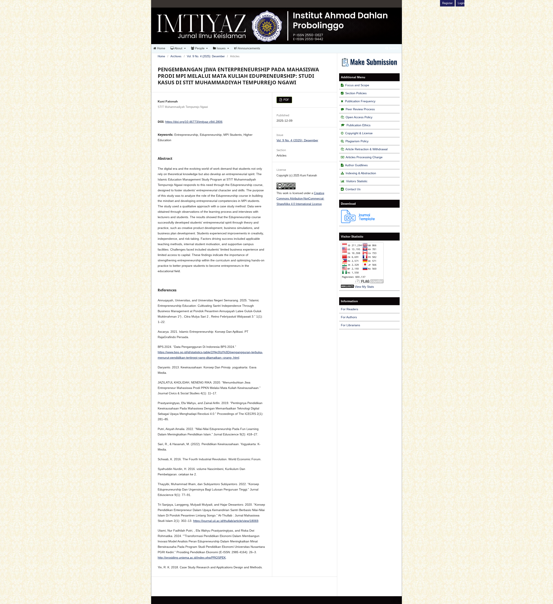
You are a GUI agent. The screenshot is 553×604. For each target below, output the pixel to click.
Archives (175, 56)
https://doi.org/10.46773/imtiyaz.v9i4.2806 (193, 121)
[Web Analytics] (347, 286)
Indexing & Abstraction (361, 173)
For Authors (349, 317)
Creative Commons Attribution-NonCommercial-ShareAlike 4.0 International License (300, 199)
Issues (221, 48)
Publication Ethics (358, 125)
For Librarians (350, 325)
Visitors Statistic (356, 181)
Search (393, 48)
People (199, 48)
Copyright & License (359, 133)
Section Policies (356, 93)
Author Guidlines (356, 165)
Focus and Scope (357, 85)
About (178, 48)
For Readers (349, 309)
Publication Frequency (360, 101)
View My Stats (364, 286)
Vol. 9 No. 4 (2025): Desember (206, 56)
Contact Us (353, 189)
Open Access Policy (359, 117)
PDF (286, 99)
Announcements (248, 48)
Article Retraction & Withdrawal (366, 149)
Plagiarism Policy (357, 141)
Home (160, 48)
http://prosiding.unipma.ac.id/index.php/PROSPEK (192, 557)
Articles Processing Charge (364, 157)
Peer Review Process (360, 109)
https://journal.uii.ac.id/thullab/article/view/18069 (225, 521)
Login (461, 3)
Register (447, 3)
